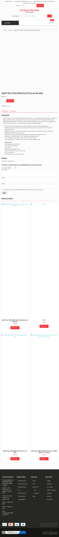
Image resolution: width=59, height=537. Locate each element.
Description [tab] (5, 111)
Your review (5, 169)
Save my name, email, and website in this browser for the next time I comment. (23, 189)
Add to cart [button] (14, 327)
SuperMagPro (21, 499)
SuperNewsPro (22, 496)
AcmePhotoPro (22, 493)
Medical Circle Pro (22, 484)
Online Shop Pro (22, 480)
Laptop (48, 480)
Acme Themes (53, 534)
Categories (7, 23)
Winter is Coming (51, 490)
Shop (34, 484)
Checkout (36, 493)
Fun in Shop (50, 487)
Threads (9, 106)
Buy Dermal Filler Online (29, 10)
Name (4, 177)
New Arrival (50, 499)
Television (49, 484)
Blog (34, 496)
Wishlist (17, 5)
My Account (40, 5)
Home (34, 480)
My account (35, 487)
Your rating (5, 168)
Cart (22, 5)
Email (3, 183)
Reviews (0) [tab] (13, 111)
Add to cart (10, 100)
